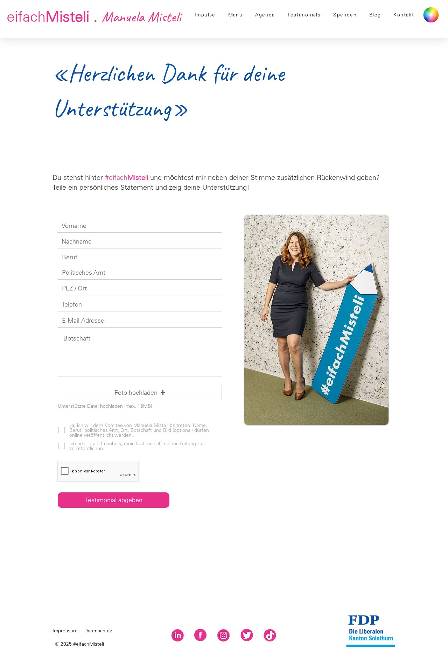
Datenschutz (98, 630)
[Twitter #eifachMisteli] (246, 635)
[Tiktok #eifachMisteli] (269, 635)
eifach (94, 16)
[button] (140, 392)
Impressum (64, 630)
